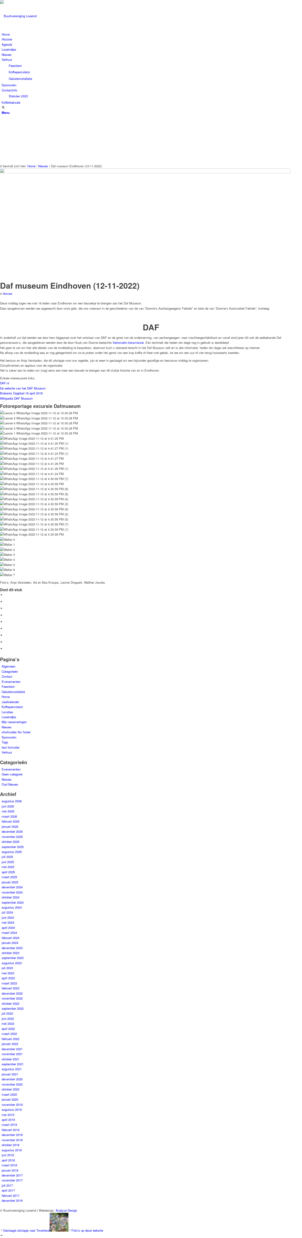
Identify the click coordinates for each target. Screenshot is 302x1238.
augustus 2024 (12, 907)
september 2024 (13, 902)
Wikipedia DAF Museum (16, 398)
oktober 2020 (10, 1089)
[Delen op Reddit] (6, 642)
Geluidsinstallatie (13, 691)
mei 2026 (8, 811)
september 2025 (13, 846)
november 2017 (12, 1180)
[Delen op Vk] (6, 635)
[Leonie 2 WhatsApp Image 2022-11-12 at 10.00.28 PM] (145, 223)
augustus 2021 (12, 1069)
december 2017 (12, 1175)
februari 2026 (10, 821)
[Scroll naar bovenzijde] (1, 1235)
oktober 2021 (10, 1059)
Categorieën (10, 671)
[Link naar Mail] (3, 80)
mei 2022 (8, 1023)
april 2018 (8, 1160)
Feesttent (8, 686)
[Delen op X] (6, 601)
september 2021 (13, 1064)
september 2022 (13, 1008)
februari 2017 (10, 1195)
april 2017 (8, 1190)
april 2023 (8, 978)
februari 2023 (10, 988)
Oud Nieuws (10, 784)
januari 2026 (10, 826)
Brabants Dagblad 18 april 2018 (21, 393)
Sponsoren (9, 737)
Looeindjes (9, 717)
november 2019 (12, 1104)
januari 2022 (10, 1043)
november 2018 (12, 1140)
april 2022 (8, 1028)
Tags (5, 742)
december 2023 (12, 948)
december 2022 (12, 993)
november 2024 (12, 892)
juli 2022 (7, 1013)
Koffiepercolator (12, 707)
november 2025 (12, 836)
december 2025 (12, 831)
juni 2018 (8, 1155)
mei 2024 (8, 922)
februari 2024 (10, 937)
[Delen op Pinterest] (6, 615)
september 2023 (13, 957)
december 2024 (12, 887)
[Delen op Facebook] (6, 595)
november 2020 (12, 1084)
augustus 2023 (12, 963)
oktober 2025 (10, 841)
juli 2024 (7, 912)
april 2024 (8, 927)
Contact (7, 676)
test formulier (11, 747)
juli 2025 (7, 856)
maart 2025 (9, 877)
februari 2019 (10, 1129)
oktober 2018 (10, 1145)
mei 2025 (8, 867)
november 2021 (12, 1054)
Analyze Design (66, 1210)
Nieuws (7, 293)
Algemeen (8, 666)
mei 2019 (8, 1114)
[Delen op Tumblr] (6, 628)
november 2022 (12, 998)
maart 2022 (9, 1033)
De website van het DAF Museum (23, 388)
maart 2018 (9, 1165)
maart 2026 (9, 816)
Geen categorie (12, 774)
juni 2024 (8, 917)
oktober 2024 (10, 897)
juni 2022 (8, 1018)
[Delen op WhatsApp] (6, 608)
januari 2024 (10, 942)
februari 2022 (10, 1039)
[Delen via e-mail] (6, 648)
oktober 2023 (10, 953)
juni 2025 (8, 862)
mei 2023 (8, 973)
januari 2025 (10, 882)
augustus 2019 (12, 1109)
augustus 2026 (12, 801)
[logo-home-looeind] (35, 16)
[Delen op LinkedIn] (6, 621)
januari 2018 (10, 1170)
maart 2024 (9, 932)
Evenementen (11, 681)
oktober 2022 (10, 1003)
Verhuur (7, 752)
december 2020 (12, 1079)
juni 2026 (8, 806)
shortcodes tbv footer (16, 732)
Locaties (7, 712)
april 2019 (8, 1119)
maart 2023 (9, 983)
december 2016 (12, 1200)
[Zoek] (3, 107)
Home (6, 696)
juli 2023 (7, 968)
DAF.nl (4, 383)
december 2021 (12, 1049)
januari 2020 (10, 1099)
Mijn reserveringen (14, 722)
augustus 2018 (12, 1150)
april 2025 (8, 872)
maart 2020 (9, 1094)
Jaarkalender (10, 702)
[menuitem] (152, 34)
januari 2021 (10, 1074)
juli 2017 (7, 1185)
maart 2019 (9, 1124)
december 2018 (12, 1134)
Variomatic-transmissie (128, 342)
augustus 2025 (12, 851)
